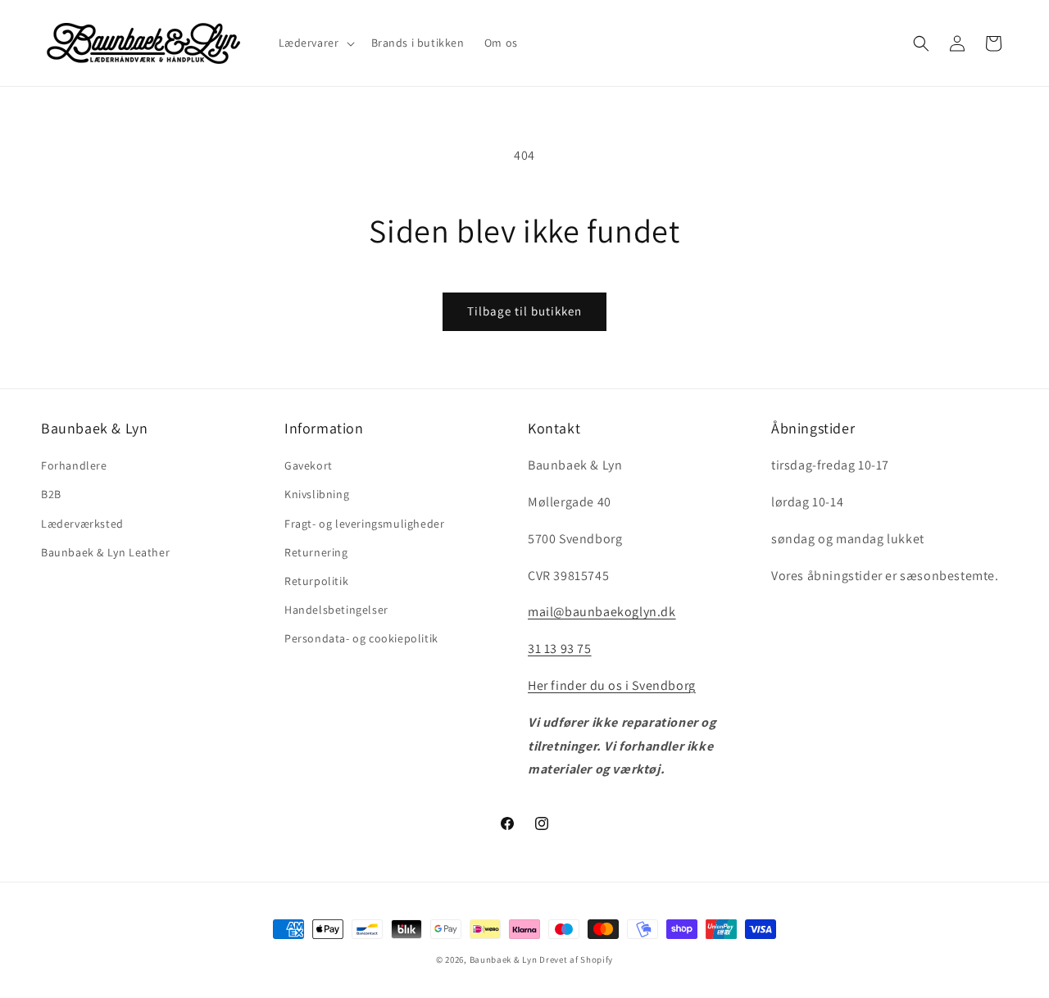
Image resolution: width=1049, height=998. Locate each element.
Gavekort (308, 465)
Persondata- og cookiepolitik (361, 638)
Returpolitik (316, 581)
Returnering (316, 552)
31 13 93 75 (560, 648)
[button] (315, 42)
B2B (51, 494)
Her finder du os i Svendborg (612, 685)
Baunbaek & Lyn (504, 959)
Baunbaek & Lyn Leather (105, 552)
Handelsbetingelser (336, 609)
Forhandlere (74, 465)
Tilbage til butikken (524, 311)
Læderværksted (82, 523)
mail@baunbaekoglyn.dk (602, 611)
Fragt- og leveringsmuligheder (364, 523)
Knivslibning (316, 494)
